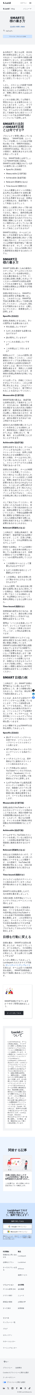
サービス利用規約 (22, 1236)
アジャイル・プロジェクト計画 (17, 36)
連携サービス (22, 1275)
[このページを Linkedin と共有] (33, 694)
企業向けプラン (8, 1262)
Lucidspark (22, 1256)
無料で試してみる (17, 1221)
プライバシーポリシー (16, 1237)
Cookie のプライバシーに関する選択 (16, 1372)
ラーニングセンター (10, 1348)
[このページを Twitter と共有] (33, 690)
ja (6, 1361)
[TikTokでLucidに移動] (30, 1388)
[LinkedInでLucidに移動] (4, 1388)
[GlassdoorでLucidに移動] (25, 1388)
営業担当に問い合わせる (10, 1256)
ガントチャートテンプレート (18, 965)
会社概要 (21, 1289)
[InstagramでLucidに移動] (12, 1388)
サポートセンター (9, 1341)
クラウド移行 (7, 1295)
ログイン (23, 3)
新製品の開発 (7, 1302)
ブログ (5, 1329)
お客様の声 (22, 1302)
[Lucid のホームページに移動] (9, 3)
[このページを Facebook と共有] (33, 697)
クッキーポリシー (9, 1377)
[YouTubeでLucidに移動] (21, 1388)
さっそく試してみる (14, 1013)
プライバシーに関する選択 (16, 1382)
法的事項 (18, 1368)
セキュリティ (7, 1335)
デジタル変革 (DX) (9, 1289)
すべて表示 (7, 1308)
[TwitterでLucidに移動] (8, 1388)
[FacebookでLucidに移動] (17, 1388)
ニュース (21, 1295)
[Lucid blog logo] (9, 9)
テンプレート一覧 (9, 1322)
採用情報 (21, 1308)
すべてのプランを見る (10, 1269)
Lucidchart (22, 1262)
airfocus (21, 1268)
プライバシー (7, 1368)
